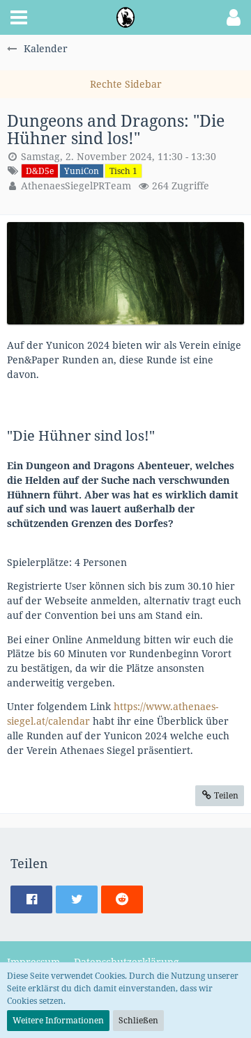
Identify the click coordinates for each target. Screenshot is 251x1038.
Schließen (138, 1020)
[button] (19, 17)
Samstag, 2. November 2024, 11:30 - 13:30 (118, 156)
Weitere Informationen (58, 1020)
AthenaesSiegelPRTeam (76, 185)
